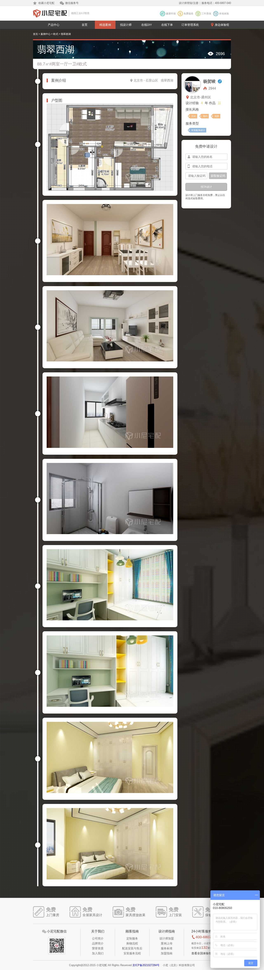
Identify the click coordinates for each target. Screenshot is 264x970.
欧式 (55, 34)
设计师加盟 (166, 938)
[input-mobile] (206, 166)
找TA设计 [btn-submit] (206, 186)
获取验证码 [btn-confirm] (218, 175)
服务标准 (166, 948)
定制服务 (132, 938)
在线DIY (146, 24)
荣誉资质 (98, 948)
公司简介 (98, 938)
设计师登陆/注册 (188, 3)
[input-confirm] (196, 175)
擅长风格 (192, 109)
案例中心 (46, 34)
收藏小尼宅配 (46, 3)
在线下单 (167, 24)
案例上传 (166, 943)
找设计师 (126, 24)
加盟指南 (166, 953)
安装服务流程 (132, 953)
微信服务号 (72, 3)
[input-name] (206, 156)
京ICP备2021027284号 (145, 965)
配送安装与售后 (132, 948)
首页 (84, 24)
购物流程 (132, 943)
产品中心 (53, 24)
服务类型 (192, 123)
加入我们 (98, 953)
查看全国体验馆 (201, 953)
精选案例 (105, 24)
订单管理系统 (190, 24)
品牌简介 (98, 943)
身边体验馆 (222, 24)
